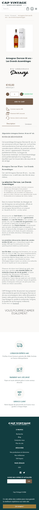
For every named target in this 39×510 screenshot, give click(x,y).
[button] (28, 9)
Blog (19, 437)
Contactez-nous (19, 440)
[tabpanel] (19, 216)
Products (13, 15)
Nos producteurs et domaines (19, 452)
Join (29, 481)
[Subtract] (7, 94)
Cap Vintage (17, 492)
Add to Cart (19, 102)
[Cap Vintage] (19, 4)
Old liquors (19, 458)
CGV (19, 467)
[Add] (21, 94)
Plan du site (19, 443)
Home (7, 15)
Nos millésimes (19, 455)
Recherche (19, 434)
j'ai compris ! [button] (19, 506)
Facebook (16, 303)
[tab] (11, 124)
